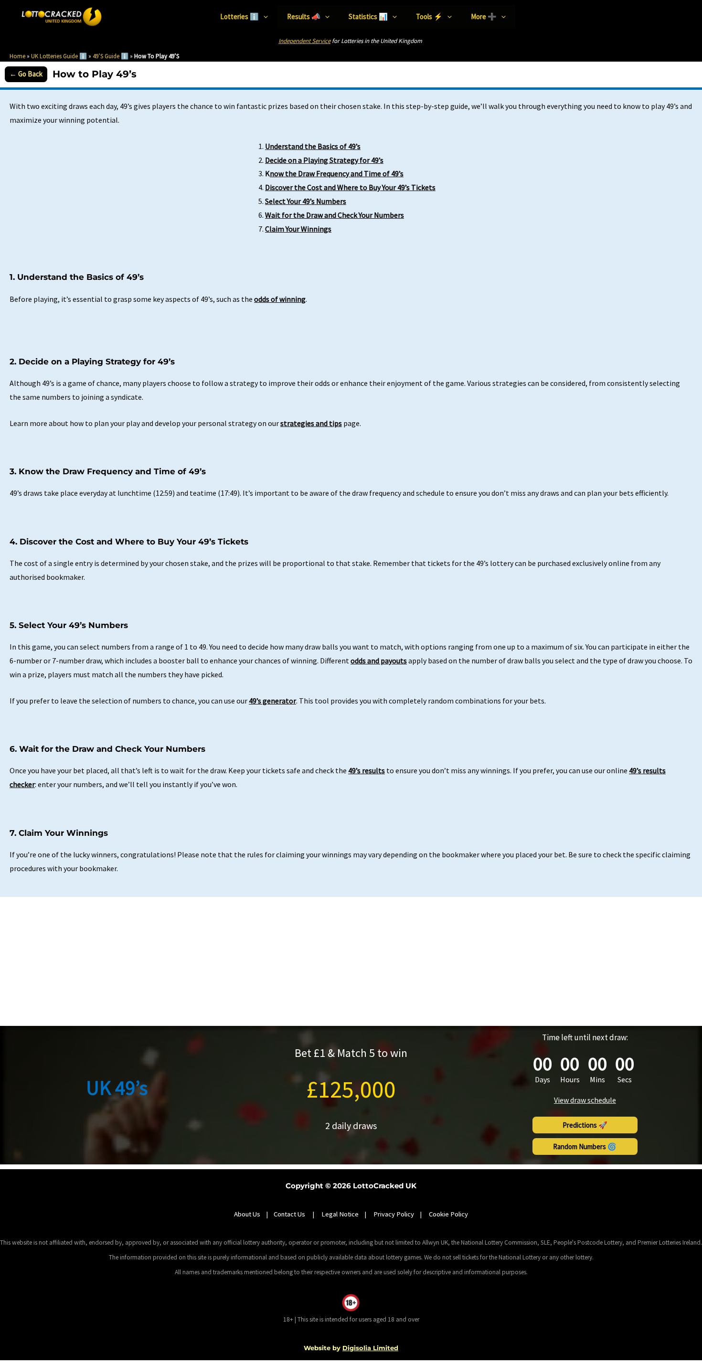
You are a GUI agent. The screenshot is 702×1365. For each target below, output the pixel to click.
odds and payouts (379, 660)
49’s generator (272, 700)
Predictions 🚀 (585, 1125)
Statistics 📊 (368, 16)
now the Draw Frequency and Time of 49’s (337, 173)
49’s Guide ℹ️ (110, 56)
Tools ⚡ (429, 16)
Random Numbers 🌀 (585, 1146)
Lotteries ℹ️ (239, 16)
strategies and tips (311, 423)
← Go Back (26, 73)
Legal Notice (340, 1214)
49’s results (366, 770)
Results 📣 (303, 16)
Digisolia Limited (370, 1348)
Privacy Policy (393, 1214)
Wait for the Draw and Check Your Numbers (334, 215)
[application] (263, 17)
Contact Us (290, 1214)
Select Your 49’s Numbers (305, 201)
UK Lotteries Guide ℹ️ (59, 56)
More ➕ (484, 16)
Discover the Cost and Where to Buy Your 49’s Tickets (350, 187)
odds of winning (280, 299)
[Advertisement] (351, 961)
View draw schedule (585, 1100)
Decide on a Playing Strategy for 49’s (324, 160)
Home (17, 56)
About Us (247, 1214)
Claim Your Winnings (298, 229)
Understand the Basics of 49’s (313, 146)
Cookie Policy (448, 1214)
